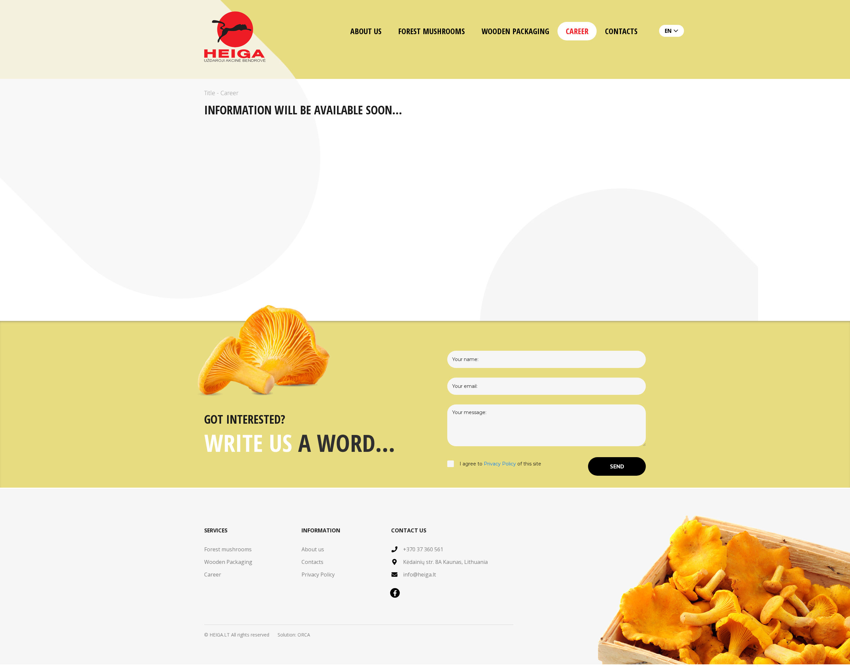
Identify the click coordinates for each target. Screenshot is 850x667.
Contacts (621, 31)
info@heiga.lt (419, 574)
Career (577, 31)
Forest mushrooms (431, 31)
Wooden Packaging (515, 31)
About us (366, 31)
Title (209, 93)
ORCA (304, 635)
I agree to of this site (500, 464)
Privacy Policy (500, 464)
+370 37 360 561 (423, 549)
